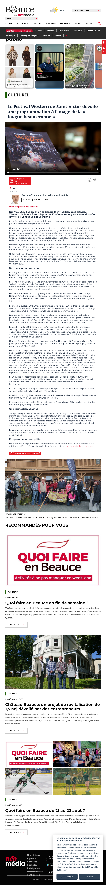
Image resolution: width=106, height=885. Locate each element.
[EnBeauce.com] (15, 864)
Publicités (32, 864)
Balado (58, 35)
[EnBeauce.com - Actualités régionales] (19, 11)
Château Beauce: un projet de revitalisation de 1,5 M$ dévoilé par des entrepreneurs (52, 706)
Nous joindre (33, 855)
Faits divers (64, 30)
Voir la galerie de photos (23, 206)
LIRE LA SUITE (15, 624)
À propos (31, 858)
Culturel (46, 35)
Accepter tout (67, 877)
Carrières (32, 861)
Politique (78, 30)
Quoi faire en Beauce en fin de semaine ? (47, 603)
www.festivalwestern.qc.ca (80, 446)
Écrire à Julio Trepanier (35, 200)
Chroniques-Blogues (29, 35)
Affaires (50, 30)
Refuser (89, 877)
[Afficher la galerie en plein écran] (98, 461)
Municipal (10, 35)
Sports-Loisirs (93, 30)
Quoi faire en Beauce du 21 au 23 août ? (45, 810)
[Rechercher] (99, 23)
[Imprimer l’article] (95, 179)
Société (38, 30)
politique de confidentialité (78, 867)
